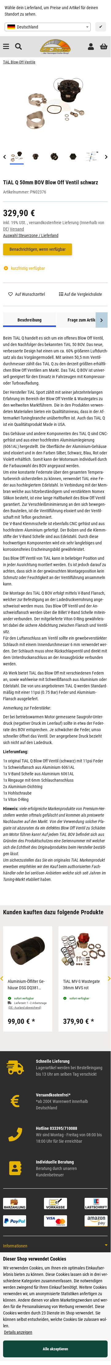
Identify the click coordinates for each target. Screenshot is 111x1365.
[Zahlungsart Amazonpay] (96, 1220)
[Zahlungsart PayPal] (14, 1220)
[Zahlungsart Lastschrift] (96, 1203)
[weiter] (106, 157)
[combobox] (48, 27)
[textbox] (47, 27)
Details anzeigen (18, 1332)
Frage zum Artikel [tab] (83, 320)
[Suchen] (18, 47)
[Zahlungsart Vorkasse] (55, 1203)
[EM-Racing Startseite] (55, 46)
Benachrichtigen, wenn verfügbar (37, 249)
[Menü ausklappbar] (6, 47)
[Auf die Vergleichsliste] (60, 85)
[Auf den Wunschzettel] (76, 85)
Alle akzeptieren (55, 1349)
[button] (91, 47)
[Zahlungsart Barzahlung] (14, 1203)
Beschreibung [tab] (30, 320)
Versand (17, 229)
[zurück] (4, 157)
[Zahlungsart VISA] (55, 1220)
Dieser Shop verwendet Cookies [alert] (34, 1259)
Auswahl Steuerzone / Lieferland (30, 235)
